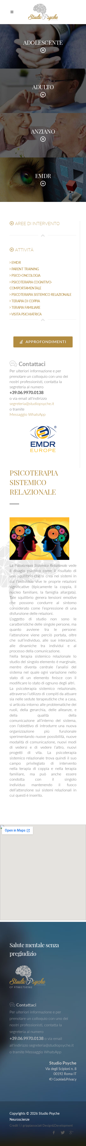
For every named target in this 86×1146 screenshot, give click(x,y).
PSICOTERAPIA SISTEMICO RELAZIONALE (41, 295)
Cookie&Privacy (64, 1079)
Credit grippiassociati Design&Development (41, 1125)
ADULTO (43, 87)
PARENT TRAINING (25, 269)
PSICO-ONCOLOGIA (25, 275)
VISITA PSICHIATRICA (26, 314)
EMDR (43, 175)
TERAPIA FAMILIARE (25, 307)
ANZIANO (43, 131)
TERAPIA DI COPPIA (25, 301)
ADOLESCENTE (43, 42)
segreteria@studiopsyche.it (32, 404)
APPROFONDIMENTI (45, 342)
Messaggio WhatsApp (28, 414)
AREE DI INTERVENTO (37, 223)
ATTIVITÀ (23, 249)
